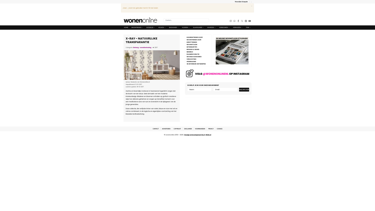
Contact (156, 129)
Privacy (211, 129)
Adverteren (166, 129)
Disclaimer (188, 129)
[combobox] (186, 20)
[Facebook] (238, 21)
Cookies (219, 129)
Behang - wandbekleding (142, 47)
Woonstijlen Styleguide (241, 1)
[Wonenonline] (141, 20)
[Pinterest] (246, 21)
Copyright (177, 129)
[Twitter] (242, 21)
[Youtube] (249, 21)
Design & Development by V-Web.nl (197, 135)
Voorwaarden (200, 129)
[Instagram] (231, 21)
